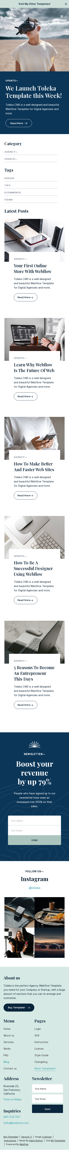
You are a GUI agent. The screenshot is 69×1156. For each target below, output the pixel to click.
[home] (10, 16)
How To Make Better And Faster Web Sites (34, 466)
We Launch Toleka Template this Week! (33, 91)
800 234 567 (12, 1117)
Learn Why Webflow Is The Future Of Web (34, 367)
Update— (11, 80)
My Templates (58, 1140)
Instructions (10, 1140)
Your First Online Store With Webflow (32, 268)
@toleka (34, 888)
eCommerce (12, 192)
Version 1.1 (26, 1136)
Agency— (11, 151)
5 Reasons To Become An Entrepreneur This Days (34, 673)
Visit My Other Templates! (34, 3)
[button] (62, 16)
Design (9, 178)
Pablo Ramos (36, 1140)
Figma (8, 199)
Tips (7, 185)
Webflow (23, 1144)
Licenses (47, 1136)
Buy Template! (11, 1136)
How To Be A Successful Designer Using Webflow (33, 568)
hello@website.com (16, 1123)
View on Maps (12, 1099)
